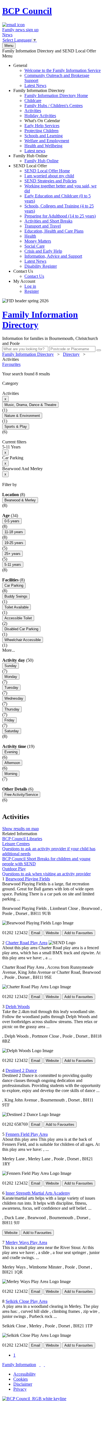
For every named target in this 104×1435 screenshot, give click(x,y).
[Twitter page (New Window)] (39, 1364)
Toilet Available (16, 607)
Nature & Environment (22, 416)
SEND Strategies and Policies (50, 180)
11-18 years (13, 532)
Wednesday (13, 698)
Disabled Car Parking (21, 629)
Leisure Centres (16, 843)
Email (35, 933)
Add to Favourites (78, 933)
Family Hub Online (36, 158)
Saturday (11, 731)
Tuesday (11, 687)
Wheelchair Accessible (22, 640)
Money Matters (37, 241)
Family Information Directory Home (56, 95)
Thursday (11, 709)
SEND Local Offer (55, 216)
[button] (52, 373)
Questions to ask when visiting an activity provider (46, 873)
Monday (10, 677)
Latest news (34, 150)
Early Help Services (41, 125)
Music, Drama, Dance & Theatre (30, 405)
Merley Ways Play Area (26, 1242)
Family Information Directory (50, 120)
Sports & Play (15, 426)
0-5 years (11, 521)
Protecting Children (41, 130)
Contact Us (28, 274)
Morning (10, 774)
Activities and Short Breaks (48, 221)
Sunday (10, 666)
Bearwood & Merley (20, 500)
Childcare (32, 100)
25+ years (12, 554)
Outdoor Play (14, 868)
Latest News (35, 85)
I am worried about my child (49, 175)
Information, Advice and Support (53, 256)
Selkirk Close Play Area (26, 1301)
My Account (26, 286)
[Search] (99, 350)
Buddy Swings (15, 596)
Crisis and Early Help (43, 251)
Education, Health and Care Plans (53, 231)
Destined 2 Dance (21, 1070)
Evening (10, 752)
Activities (32, 110)
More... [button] (8, 650)
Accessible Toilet (18, 618)
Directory (71, 354)
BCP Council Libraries (22, 838)
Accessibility (24, 1374)
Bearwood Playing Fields (28, 878)
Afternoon (12, 763)
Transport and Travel (42, 226)
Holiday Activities (40, 115)
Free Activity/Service (21, 795)
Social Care (34, 246)
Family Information (19, 1364)
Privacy (20, 1389)
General (57, 75)
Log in (30, 286)
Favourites (11, 364)
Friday (9, 720)
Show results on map (20, 828)
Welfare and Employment (46, 140)
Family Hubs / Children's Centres (53, 105)
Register (31, 291)
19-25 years (13, 543)
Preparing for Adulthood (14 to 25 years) (60, 216)
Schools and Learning (43, 135)
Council (27, 11)
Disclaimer (22, 1384)
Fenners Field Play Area (27, 1134)
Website (52, 933)
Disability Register (40, 266)
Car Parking (13, 585)
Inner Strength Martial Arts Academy (38, 1193)
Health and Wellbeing (43, 145)
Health (30, 236)
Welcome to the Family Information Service (62, 70)
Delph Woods (18, 1006)
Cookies (20, 1379)
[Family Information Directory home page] (34, 1398)
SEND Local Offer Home (47, 170)
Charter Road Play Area (26, 942)
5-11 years (12, 564)
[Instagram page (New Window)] (44, 1364)
